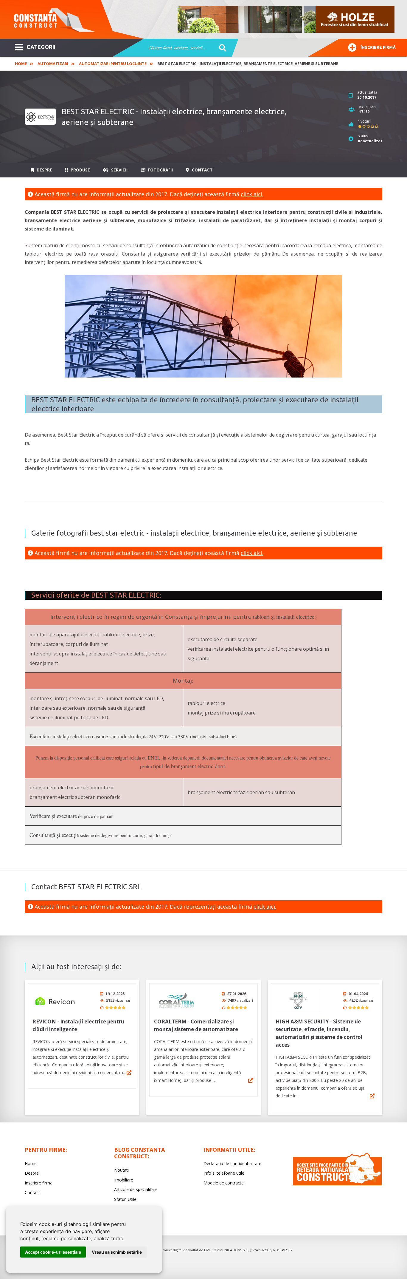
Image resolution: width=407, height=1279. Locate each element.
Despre (43, 170)
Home (21, 63)
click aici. (252, 194)
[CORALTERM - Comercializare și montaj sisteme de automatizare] (176, 1000)
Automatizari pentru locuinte (113, 63)
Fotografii (160, 170)
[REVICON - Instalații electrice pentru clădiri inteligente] (54, 1000)
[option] (286, 19)
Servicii (119, 170)
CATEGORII (41, 47)
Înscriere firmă (378, 47)
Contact (202, 170)
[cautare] (220, 48)
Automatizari (53, 63)
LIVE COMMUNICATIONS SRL (226, 1250)
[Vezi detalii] (129, 1073)
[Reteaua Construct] (337, 1184)
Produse (79, 170)
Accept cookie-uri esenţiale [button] (53, 1252)
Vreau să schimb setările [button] (117, 1252)
